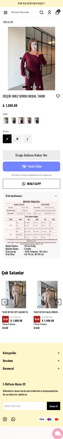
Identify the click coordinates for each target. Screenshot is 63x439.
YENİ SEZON (8, 22)
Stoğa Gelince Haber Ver (31, 155)
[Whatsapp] (13, 419)
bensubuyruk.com (11, 431)
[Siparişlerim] (49, 12)
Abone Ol (54, 406)
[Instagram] (5, 419)
